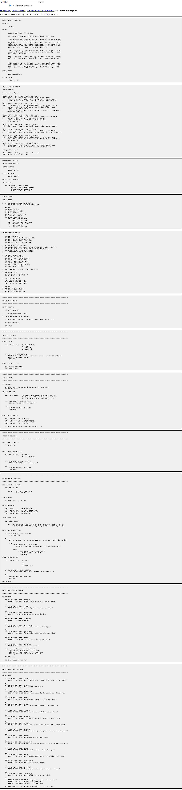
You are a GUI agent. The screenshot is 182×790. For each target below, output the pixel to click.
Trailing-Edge (5, 11)
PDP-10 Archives (18, 11)
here (46, 14)
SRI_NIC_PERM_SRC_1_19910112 (40, 11)
